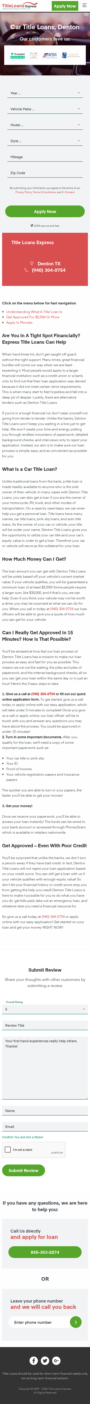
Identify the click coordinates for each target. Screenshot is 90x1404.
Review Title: (13, 1019)
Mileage (13, 151)
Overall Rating (14, 1002)
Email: (10, 1120)
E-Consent (68, 192)
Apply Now (65, 6)
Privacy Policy (23, 192)
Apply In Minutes (19, 322)
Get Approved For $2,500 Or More (32, 316)
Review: (11, 1035)
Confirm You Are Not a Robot (22, 1137)
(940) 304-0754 (61, 608)
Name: (10, 1105)
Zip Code (14, 167)
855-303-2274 (45, 1252)
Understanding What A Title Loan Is (34, 311)
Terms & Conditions (44, 192)
